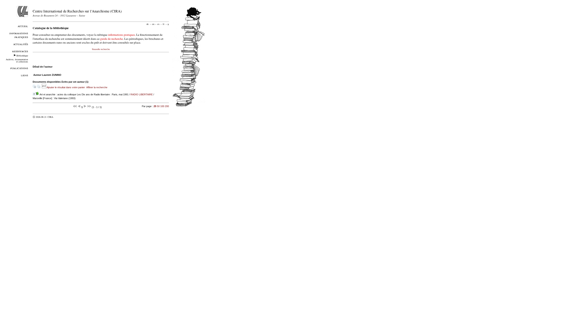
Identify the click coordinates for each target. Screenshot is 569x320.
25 (155, 106)
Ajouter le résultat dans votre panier (66, 87)
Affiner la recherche (96, 87)
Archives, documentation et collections (17, 60)
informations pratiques (121, 35)
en (153, 24)
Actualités (20, 44)
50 (158, 106)
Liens (24, 75)
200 (167, 106)
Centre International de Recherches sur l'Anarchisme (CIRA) (77, 11)
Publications (19, 68)
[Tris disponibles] (44, 87)
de (147, 24)
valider (59, 116)
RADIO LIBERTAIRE (141, 94)
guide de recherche (111, 39)
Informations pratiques (18, 35)
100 (162, 106)
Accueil (23, 26)
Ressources (20, 51)
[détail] (34, 93)
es (158, 24)
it (168, 24)
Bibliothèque (22, 55)
